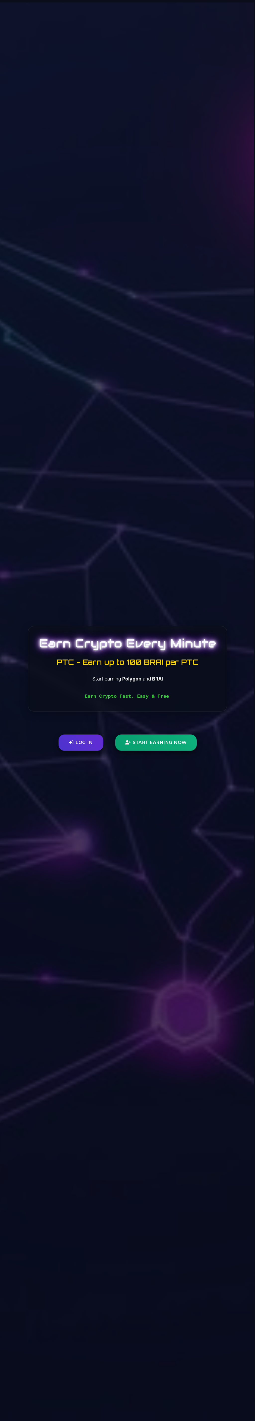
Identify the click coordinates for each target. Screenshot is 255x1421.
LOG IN (84, 742)
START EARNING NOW (160, 742)
